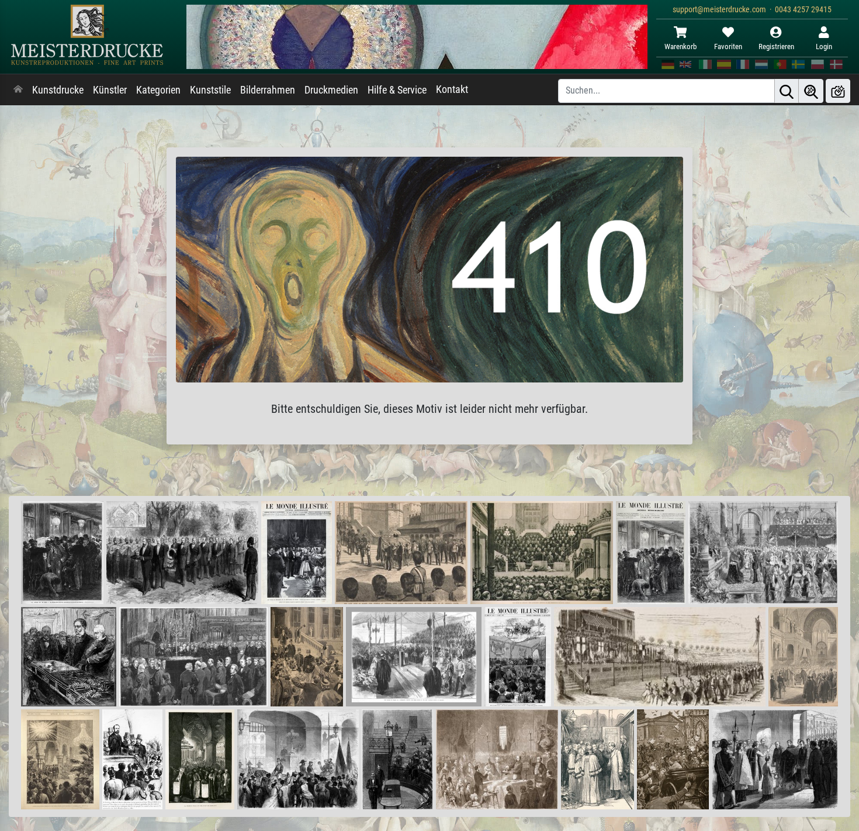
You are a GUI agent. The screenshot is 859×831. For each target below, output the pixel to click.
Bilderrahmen (267, 90)
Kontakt (452, 89)
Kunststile (210, 90)
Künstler (110, 90)
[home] (18, 90)
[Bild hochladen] (838, 91)
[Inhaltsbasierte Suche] (811, 91)
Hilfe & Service (397, 90)
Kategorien (158, 90)
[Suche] (786, 91)
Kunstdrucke (58, 90)
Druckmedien (331, 90)
